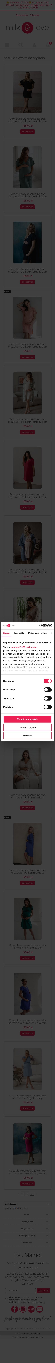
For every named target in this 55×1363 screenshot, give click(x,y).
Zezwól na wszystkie (27, 719)
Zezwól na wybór (27, 727)
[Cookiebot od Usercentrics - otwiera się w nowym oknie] (39, 625)
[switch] (48, 689)
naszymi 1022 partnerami (24, 647)
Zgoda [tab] (6, 633)
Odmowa (27, 735)
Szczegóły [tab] (19, 633)
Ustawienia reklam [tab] (37, 633)
